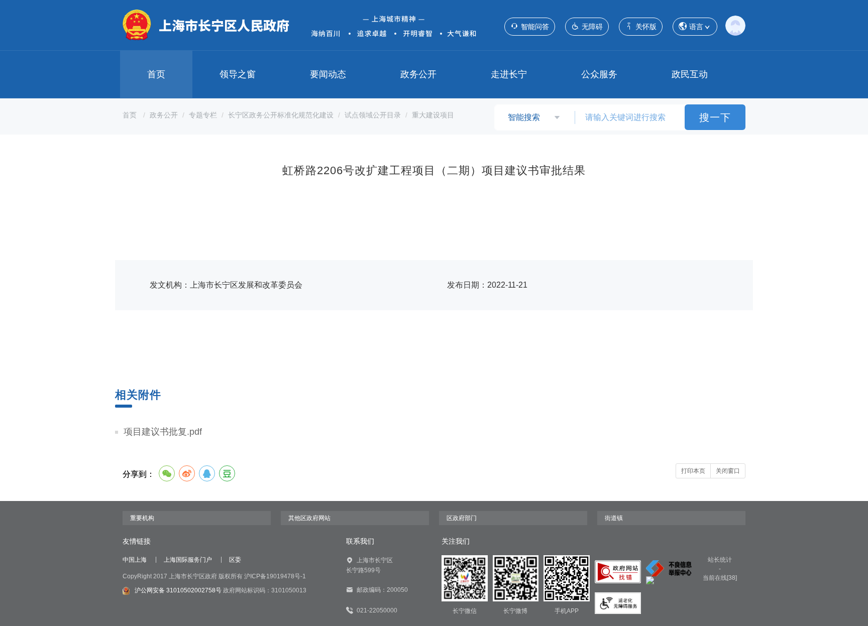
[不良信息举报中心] (669, 568)
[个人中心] (735, 25)
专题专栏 (203, 115)
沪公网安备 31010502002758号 (178, 590)
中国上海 (135, 560)
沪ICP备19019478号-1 (275, 576)
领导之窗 (238, 74)
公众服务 (599, 74)
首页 (156, 74)
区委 (235, 560)
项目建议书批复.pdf (163, 432)
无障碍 (592, 27)
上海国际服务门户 (188, 560)
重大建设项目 (433, 115)
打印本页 (693, 470)
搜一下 (715, 117)
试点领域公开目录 (373, 115)
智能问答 (535, 27)
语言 (696, 27)
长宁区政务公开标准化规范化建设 (281, 115)
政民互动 (690, 74)
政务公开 (418, 74)
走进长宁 (509, 74)
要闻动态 (328, 74)
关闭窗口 (728, 470)
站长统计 (720, 559)
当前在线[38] (720, 577)
